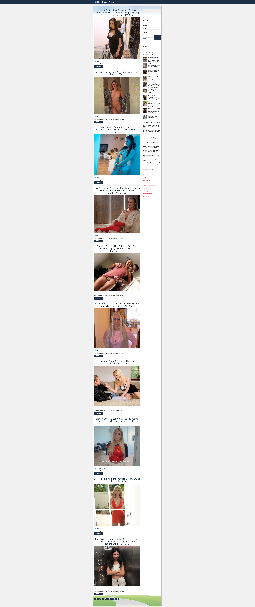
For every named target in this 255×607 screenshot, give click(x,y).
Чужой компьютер (148, 43)
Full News (98, 66)
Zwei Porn (145, 199)
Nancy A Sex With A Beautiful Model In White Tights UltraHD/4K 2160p (154, 116)
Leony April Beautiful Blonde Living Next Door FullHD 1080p (117, 362)
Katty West (98, 588)
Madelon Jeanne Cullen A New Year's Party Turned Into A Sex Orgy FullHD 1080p (154, 65)
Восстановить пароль (147, 48)
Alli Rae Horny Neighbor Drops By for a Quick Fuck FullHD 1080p (117, 479)
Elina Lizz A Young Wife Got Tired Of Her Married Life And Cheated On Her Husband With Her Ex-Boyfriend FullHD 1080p (152, 85)
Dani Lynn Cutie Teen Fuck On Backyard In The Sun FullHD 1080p (154, 91)
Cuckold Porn (146, 172)
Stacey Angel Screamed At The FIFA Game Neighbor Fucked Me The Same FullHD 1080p (117, 421)
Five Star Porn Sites (147, 193)
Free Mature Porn (147, 180)
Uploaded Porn (146, 177)
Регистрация (145, 46)
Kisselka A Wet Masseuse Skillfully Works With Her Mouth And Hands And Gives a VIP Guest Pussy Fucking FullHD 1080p (151, 98)
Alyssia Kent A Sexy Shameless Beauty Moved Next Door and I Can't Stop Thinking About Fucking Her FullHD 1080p (117, 12)
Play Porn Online (146, 174)
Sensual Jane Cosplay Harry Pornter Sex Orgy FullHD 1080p (154, 72)
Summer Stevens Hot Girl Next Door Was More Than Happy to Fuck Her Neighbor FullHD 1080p (117, 248)
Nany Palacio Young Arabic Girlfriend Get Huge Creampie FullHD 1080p (154, 78)
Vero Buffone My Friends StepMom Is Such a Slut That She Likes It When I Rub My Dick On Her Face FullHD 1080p (151, 60)
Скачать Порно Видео (148, 169)
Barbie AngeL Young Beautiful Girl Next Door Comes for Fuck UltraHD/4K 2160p (117, 304)
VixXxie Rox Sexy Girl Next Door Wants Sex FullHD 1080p (117, 73)
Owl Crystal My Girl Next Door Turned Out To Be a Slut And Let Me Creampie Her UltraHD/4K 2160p (117, 190)
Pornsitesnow (146, 188)
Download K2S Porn (147, 182)
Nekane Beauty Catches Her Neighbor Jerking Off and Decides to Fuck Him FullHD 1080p (117, 129)
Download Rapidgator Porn (149, 185)
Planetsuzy (145, 191)
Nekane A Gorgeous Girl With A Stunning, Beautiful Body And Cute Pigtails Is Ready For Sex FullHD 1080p (151, 139)
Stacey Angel (98, 468)
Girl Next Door (99, 61)
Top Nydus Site (146, 196)
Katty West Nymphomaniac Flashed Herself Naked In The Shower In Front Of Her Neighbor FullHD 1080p (117, 541)
